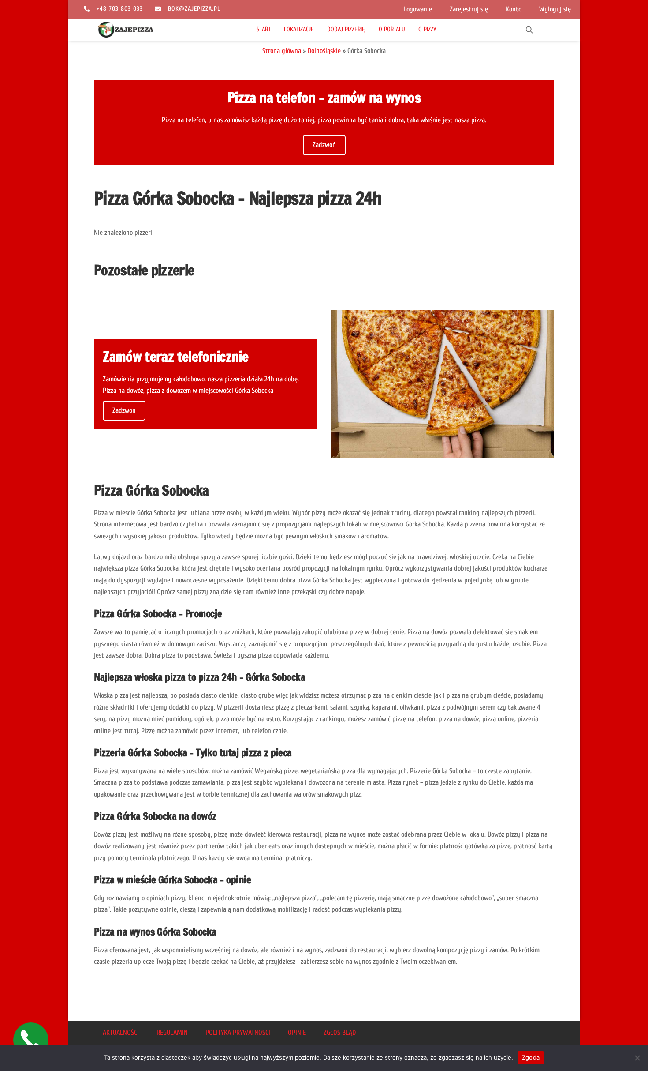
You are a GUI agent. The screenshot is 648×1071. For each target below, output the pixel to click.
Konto (513, 9)
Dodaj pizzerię (346, 29)
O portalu (392, 29)
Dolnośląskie (324, 51)
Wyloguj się (555, 9)
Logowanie (417, 9)
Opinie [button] (297, 1033)
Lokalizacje (299, 29)
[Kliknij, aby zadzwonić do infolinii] (30, 1040)
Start (264, 29)
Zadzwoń (324, 145)
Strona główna (281, 51)
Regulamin (172, 1033)
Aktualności (121, 1033)
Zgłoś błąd (340, 1033)
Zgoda (531, 1057)
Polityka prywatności (237, 1033)
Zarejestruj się (469, 9)
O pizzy (427, 29)
